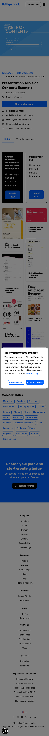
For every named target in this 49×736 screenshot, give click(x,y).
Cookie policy (32, 373)
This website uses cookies (21, 353)
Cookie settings (16, 382)
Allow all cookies (35, 382)
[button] (5, 730)
